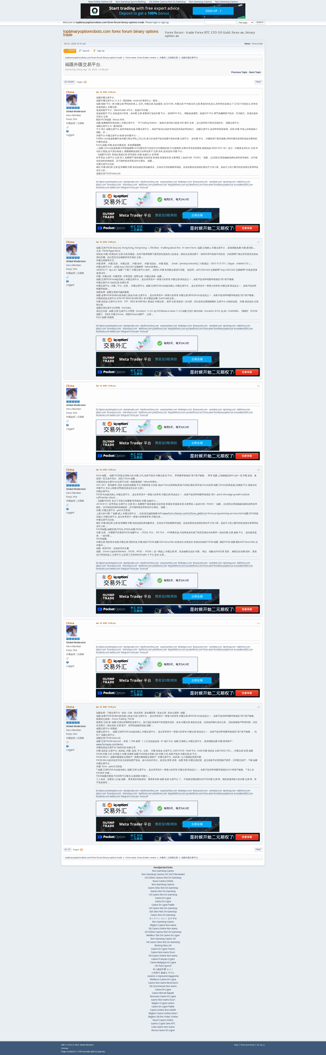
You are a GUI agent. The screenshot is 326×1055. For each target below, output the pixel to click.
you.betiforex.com (194, 184)
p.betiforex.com (159, 184)
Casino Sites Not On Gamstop (163, 887)
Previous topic (239, 72)
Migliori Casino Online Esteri (163, 1013)
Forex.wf (144, 187)
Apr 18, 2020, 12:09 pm (106, 623)
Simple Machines (87, 1045)
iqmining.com (229, 181)
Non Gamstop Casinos (163, 884)
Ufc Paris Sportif (163, 965)
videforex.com (243, 181)
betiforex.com (145, 184)
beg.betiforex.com (176, 184)
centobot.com (215, 181)
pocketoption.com (113, 181)
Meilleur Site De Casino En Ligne (163, 935)
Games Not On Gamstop (163, 891)
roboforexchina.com (149, 181)
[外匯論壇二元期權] (67, 130)
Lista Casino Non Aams (163, 1026)
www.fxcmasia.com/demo (109, 744)
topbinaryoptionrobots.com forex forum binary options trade (110, 33)
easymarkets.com (168, 181)
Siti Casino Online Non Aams (163, 928)
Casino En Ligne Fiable (163, 904)
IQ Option (100, 181)
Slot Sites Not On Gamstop (163, 911)
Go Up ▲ (261, 1044)
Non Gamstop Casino (163, 870)
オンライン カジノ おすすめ (163, 918)
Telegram (125, 187)
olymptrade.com (131, 181)
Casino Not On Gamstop (163, 914)
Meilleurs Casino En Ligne (163, 979)
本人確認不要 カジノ (163, 969)
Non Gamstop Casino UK (163, 938)
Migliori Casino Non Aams (163, 925)
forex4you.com (114, 184)
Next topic (255, 72)
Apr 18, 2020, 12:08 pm (106, 92)
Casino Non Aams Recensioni (163, 982)
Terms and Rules (247, 1044)
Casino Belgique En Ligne (163, 962)
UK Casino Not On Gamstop (163, 894)
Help (236, 1044)
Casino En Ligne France (163, 948)
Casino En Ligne (163, 898)
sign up (165, 22)
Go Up (67, 849)
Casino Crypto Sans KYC (163, 1023)
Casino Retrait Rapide (163, 992)
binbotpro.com (185, 181)
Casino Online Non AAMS (163, 1009)
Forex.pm (134, 187)
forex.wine (208, 184)
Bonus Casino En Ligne (163, 1030)
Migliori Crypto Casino (163, 1003)
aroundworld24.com (243, 184)
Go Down (69, 82)
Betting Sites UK (163, 945)
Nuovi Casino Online (163, 881)
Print (258, 82)
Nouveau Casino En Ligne (163, 996)
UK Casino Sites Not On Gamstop (163, 942)
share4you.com (130, 184)
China (70, 92)
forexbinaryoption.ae (223, 184)
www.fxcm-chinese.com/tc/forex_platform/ (184, 513)
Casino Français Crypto (163, 959)
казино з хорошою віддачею (163, 976)
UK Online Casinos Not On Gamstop (163, 877)
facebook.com (102, 187)
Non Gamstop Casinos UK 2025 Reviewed (163, 874)
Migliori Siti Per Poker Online (163, 1016)
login (155, 22)
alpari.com (101, 184)
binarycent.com (200, 181)
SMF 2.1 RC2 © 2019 (70, 1045)
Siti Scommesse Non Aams (163, 986)
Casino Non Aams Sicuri (163, 952)
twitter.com (115, 187)
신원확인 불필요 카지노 (163, 972)
